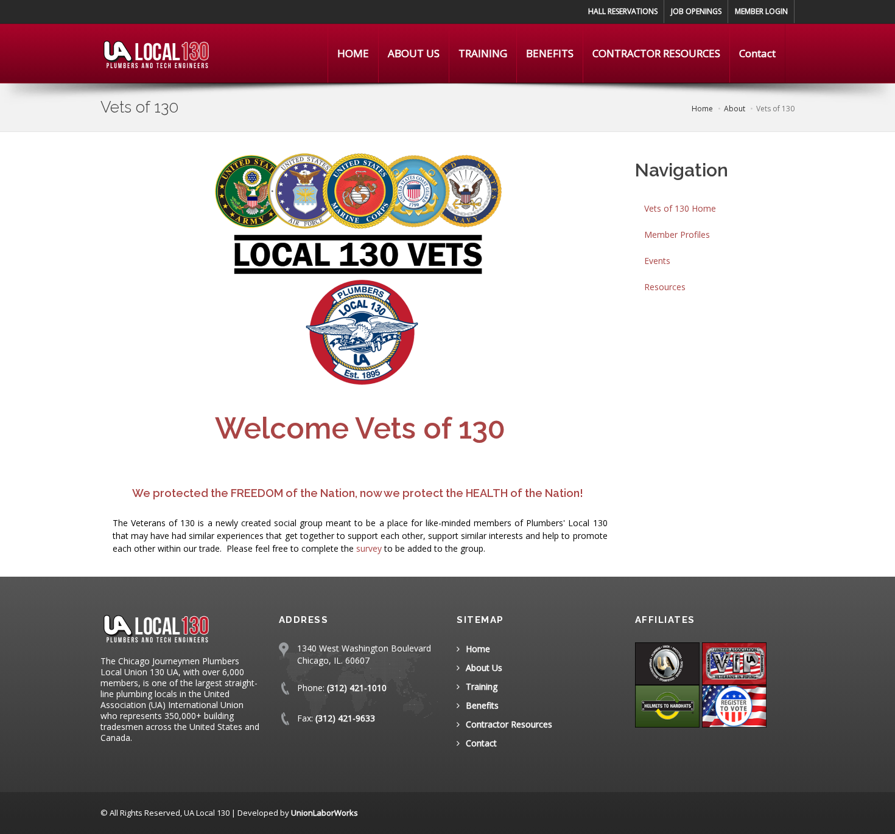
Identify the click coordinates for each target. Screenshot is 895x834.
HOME (353, 53)
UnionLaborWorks (324, 812)
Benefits (482, 705)
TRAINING (482, 53)
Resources (665, 287)
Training (481, 686)
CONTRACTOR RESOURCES (656, 53)
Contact (757, 53)
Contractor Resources (509, 724)
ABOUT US (414, 53)
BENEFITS (550, 53)
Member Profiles (677, 234)
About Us (484, 667)
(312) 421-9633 (345, 718)
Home (478, 649)
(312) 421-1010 (357, 687)
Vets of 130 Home (680, 208)
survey (369, 548)
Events (657, 260)
